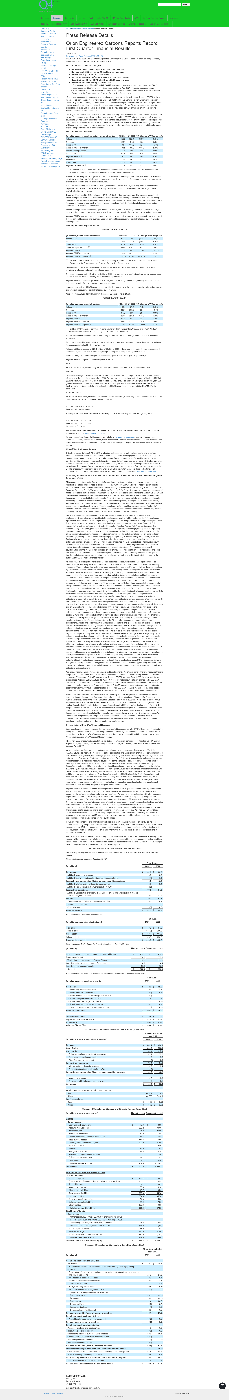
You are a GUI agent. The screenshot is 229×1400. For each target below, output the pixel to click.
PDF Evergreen (47, 150)
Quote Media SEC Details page (48, 133)
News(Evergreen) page (50, 161)
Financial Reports (48, 44)
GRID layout (46, 155)
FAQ (43, 76)
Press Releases (47, 52)
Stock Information (48, 60)
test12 (43, 68)
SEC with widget (97, 23)
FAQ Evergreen (47, 153)
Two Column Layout (49, 97)
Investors (57, 18)
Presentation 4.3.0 (48, 81)
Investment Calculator (50, 70)
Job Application (47, 54)
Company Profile (48, 31)
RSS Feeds (45, 62)
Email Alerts (46, 41)
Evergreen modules (116, 23)
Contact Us (69, 18)
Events (44, 47)
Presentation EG (48, 145)
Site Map (60, 1393)
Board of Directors (48, 33)
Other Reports (47, 73)
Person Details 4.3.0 (49, 78)
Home (68, 28)
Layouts (81, 18)
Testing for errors (48, 36)
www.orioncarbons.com (94, 433)
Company (45, 18)
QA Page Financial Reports (154, 18)
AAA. (137, 18)
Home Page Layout (49, 94)
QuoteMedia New (59, 23)
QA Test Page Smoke (121, 18)
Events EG (45, 147)
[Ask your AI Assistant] (222, 1385)
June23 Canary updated (160, 23)
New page (174, 18)
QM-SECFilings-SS (79, 23)
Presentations (46, 49)
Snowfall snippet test (137, 23)
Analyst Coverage (48, 65)
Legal (53, 1393)
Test (91, 18)
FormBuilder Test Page (50, 84)
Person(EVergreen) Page (51, 158)
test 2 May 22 (102, 18)
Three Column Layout (50, 100)
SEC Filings (46, 57)
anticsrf (44, 86)
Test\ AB (44, 23)
